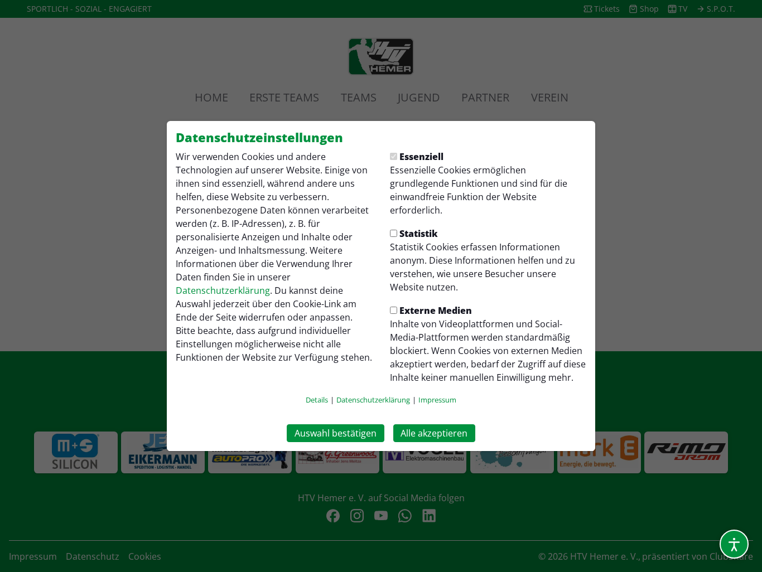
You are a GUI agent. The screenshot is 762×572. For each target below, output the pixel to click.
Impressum (437, 400)
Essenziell (421, 157)
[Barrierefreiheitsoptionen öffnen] (734, 544)
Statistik (418, 233)
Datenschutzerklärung (223, 290)
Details (317, 400)
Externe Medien (435, 310)
